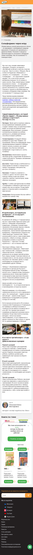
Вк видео (9, 510)
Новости (3, 529)
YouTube (9, 513)
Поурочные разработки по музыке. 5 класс (22, 475)
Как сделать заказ (7, 534)
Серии (3, 524)
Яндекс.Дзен (11, 516)
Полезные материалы (7, 527)
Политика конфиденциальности (11, 547)
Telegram (9, 507)
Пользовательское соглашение (10, 544)
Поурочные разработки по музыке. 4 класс (8, 475)
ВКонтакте (10, 504)
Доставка (4, 537)
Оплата (3, 539)
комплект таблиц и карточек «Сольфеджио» (11, 101)
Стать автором (5, 532)
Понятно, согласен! (16, 439)
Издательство (5, 519)
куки (16, 427)
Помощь (3, 542)
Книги (3, 522)
